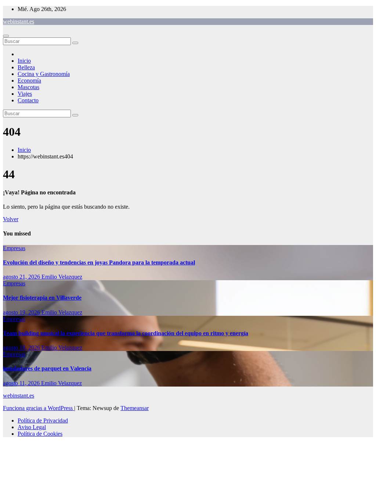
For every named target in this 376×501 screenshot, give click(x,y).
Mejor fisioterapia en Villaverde (42, 298)
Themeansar (134, 408)
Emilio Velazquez (61, 277)
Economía (29, 80)
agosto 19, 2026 (22, 312)
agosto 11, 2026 (22, 383)
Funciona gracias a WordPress (38, 408)
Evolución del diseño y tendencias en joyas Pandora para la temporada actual (99, 262)
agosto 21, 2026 (22, 277)
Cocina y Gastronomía (44, 74)
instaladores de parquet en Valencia (47, 368)
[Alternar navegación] (6, 36)
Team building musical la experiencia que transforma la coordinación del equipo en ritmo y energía (125, 333)
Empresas (14, 248)
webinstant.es (18, 21)
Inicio (24, 61)
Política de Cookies (40, 434)
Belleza (26, 67)
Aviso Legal (32, 427)
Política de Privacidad (43, 420)
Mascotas (28, 87)
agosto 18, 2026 (22, 347)
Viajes (25, 94)
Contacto (28, 100)
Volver (10, 219)
